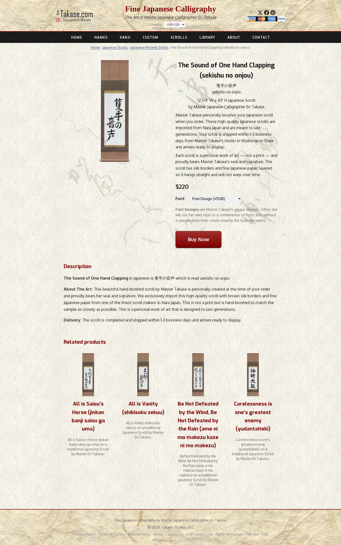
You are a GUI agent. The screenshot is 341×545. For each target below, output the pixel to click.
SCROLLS (178, 37)
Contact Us (174, 534)
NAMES (100, 37)
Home (95, 47)
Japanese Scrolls (115, 47)
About (158, 534)
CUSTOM (151, 37)
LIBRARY (207, 37)
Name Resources (229, 534)
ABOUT (233, 37)
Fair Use (252, 534)
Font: (180, 198)
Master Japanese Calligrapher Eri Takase (180, 17)
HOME (76, 37)
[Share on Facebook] (266, 12)
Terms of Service (112, 534)
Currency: (155, 24)
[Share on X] (260, 12)
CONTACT (261, 37)
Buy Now (198, 239)
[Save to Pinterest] (272, 12)
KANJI (125, 37)
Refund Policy (139, 534)
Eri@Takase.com (199, 534)
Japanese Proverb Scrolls (149, 47)
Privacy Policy (84, 534)
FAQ (264, 534)
